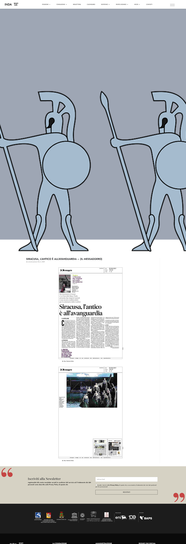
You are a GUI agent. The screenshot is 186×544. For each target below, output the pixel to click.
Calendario (91, 4)
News (136, 4)
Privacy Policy (114, 485)
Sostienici (104, 4)
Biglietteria (77, 4)
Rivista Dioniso (121, 4)
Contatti (149, 4)
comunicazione (32, 262)
